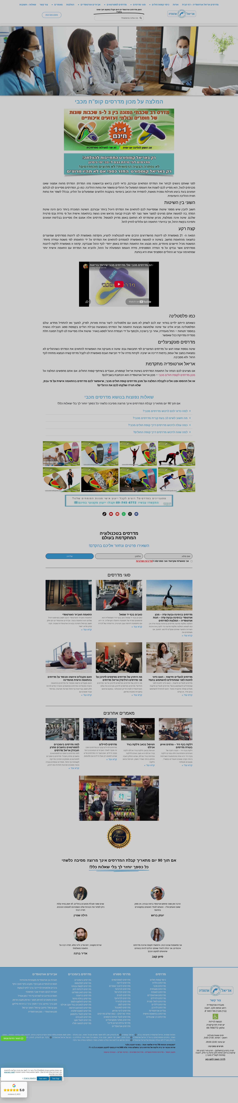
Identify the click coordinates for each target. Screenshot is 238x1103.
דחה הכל (43, 1078)
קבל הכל (55, 1078)
